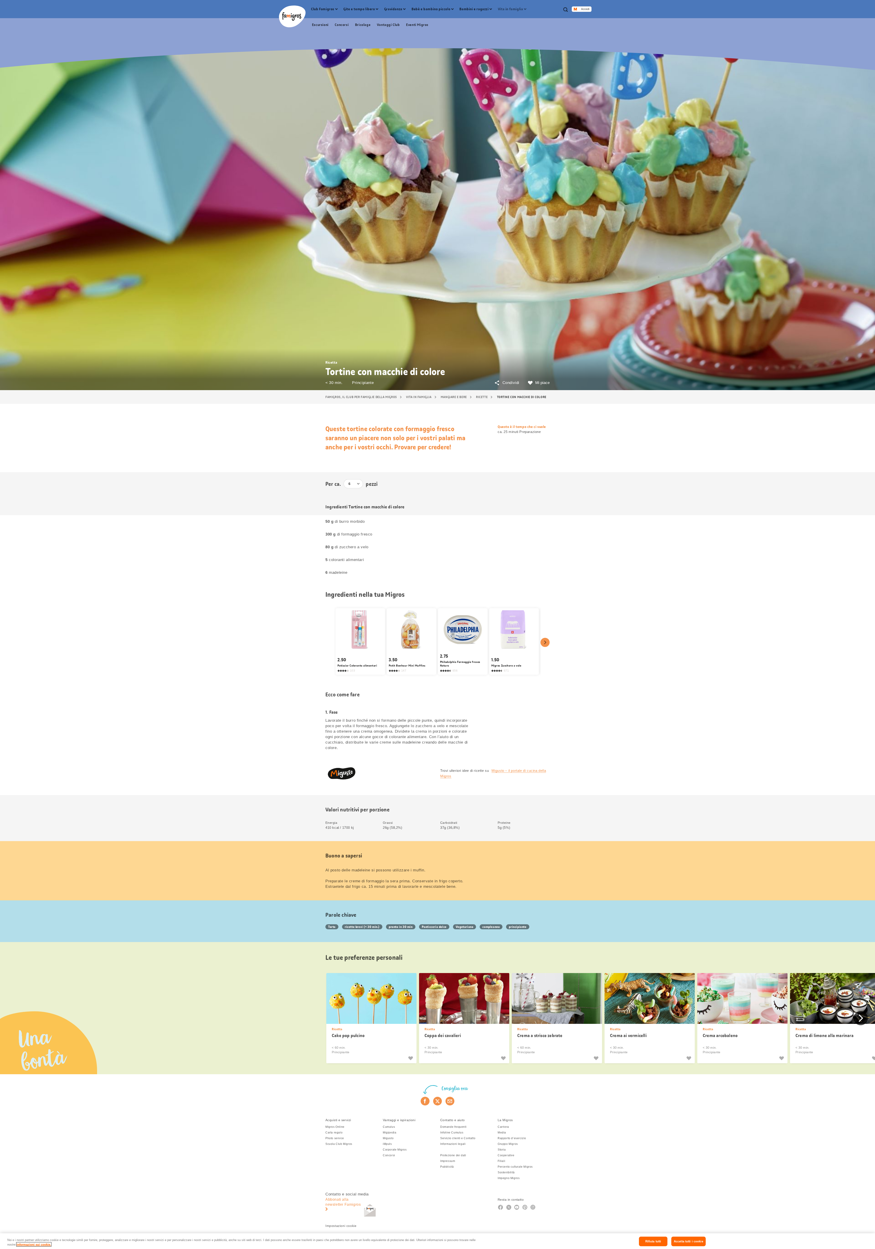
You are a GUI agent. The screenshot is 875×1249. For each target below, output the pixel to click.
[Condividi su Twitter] (437, 1101)
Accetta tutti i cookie (688, 1241)
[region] (437, 1241)
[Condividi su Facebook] (425, 1101)
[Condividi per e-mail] (449, 1101)
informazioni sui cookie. (34, 1244)
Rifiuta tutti (653, 1241)
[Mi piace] (411, 1058)
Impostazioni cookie (340, 1226)
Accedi (585, 9)
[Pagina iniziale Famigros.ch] (292, 16)
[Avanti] (545, 642)
